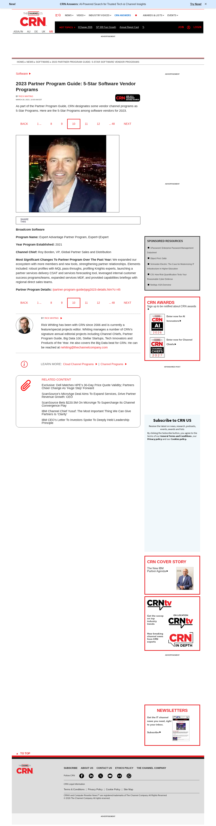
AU (28, 31)
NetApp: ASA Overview (160, 285)
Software (22, 73)
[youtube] (109, 775)
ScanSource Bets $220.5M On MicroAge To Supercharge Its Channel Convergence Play (88, 404)
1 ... (39, 123)
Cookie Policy (113, 789)
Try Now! (195, 4)
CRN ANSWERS (122, 15)
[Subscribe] (181, 740)
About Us (87, 768)
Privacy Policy (95, 789)
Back (24, 123)
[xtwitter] (100, 775)
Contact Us (104, 768)
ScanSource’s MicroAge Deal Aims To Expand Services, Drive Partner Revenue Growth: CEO (89, 395)
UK (43, 31)
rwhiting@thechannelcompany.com (84, 347)
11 (86, 123)
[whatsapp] (128, 775)
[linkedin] (90, 775)
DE (36, 31)
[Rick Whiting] (24, 332)
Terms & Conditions (74, 789)
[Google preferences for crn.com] (127, 98)
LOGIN (197, 27)
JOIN (181, 27)
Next (127, 123)
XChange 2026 (85, 27)
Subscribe (153, 732)
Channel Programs (112, 364)
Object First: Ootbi (158, 258)
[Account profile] (189, 27)
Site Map (128, 789)
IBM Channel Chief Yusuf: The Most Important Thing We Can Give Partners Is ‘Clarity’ (86, 412)
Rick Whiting (26, 96)
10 (73, 123)
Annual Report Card (129, 27)
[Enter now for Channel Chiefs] (158, 356)
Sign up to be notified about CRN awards (171, 306)
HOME (20, 62)
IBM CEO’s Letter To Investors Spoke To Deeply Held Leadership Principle (85, 421)
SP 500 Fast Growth (106, 27)
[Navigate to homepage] (33, 26)
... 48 (112, 123)
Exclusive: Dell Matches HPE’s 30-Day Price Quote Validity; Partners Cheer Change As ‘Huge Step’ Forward (88, 386)
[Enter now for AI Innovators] (158, 333)
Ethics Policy (124, 768)
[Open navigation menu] (58, 15)
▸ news (28, 62)
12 (98, 123)
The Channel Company (151, 768)
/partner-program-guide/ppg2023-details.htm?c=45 (86, 289)
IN (21, 31)
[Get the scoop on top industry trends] (180, 621)
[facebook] (81, 775)
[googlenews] (119, 775)
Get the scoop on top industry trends (155, 619)
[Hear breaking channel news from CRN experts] (180, 639)
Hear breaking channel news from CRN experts (155, 637)
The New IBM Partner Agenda (156, 570)
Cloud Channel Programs (78, 364)
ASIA (16, 31)
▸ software (41, 62)
